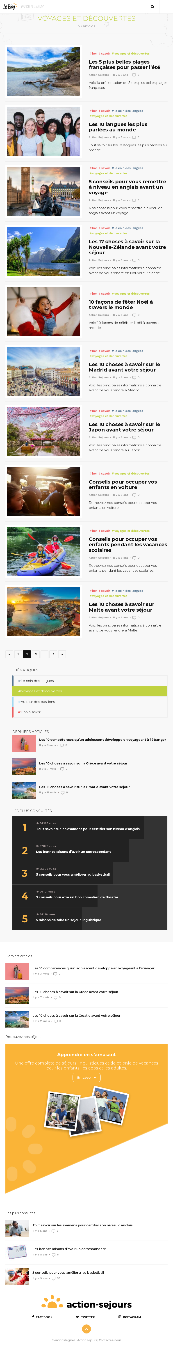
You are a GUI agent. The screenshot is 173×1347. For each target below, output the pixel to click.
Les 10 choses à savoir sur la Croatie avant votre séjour (84, 787)
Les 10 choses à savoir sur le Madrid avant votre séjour (124, 367)
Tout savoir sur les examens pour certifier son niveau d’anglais (82, 1225)
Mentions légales (63, 1340)
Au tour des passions (38, 702)
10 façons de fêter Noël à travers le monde (121, 304)
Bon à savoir (100, 53)
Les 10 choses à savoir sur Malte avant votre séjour (121, 607)
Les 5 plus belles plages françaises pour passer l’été (124, 64)
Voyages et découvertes (132, 53)
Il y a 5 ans (120, 74)
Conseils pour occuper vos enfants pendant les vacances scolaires (128, 544)
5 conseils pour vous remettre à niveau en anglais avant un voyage (127, 187)
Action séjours (87, 1340)
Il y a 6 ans (120, 260)
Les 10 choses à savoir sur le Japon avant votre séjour (124, 427)
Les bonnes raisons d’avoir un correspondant (69, 1249)
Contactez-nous (110, 1340)
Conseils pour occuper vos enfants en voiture (123, 484)
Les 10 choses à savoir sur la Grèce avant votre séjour (83, 763)
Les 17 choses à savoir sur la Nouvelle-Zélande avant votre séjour (127, 247)
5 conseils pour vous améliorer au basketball (68, 1273)
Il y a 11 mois (48, 792)
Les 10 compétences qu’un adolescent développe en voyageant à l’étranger (102, 740)
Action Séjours (99, 74)
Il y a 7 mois (47, 768)
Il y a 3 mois (47, 745)
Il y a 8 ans (40, 1254)
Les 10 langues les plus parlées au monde (118, 127)
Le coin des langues (128, 110)
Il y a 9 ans (40, 1278)
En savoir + (86, 1077)
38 (58, 1278)
